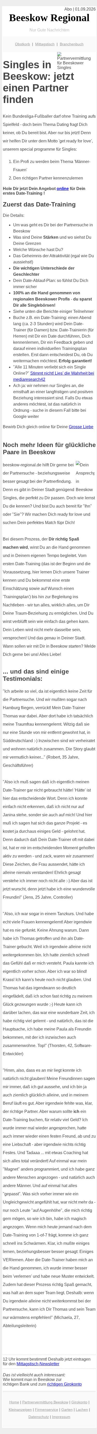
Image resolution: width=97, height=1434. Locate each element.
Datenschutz (38, 1417)
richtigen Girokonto (64, 1384)
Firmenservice (46, 1409)
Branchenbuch (72, 44)
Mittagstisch (45, 44)
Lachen (82, 1409)
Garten (67, 1409)
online (63, 188)
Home (14, 1402)
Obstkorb (22, 44)
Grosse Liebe (81, 427)
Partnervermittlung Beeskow (45, 1402)
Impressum (61, 1417)
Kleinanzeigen (20, 1409)
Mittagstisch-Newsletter (38, 1364)
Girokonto (79, 1402)
